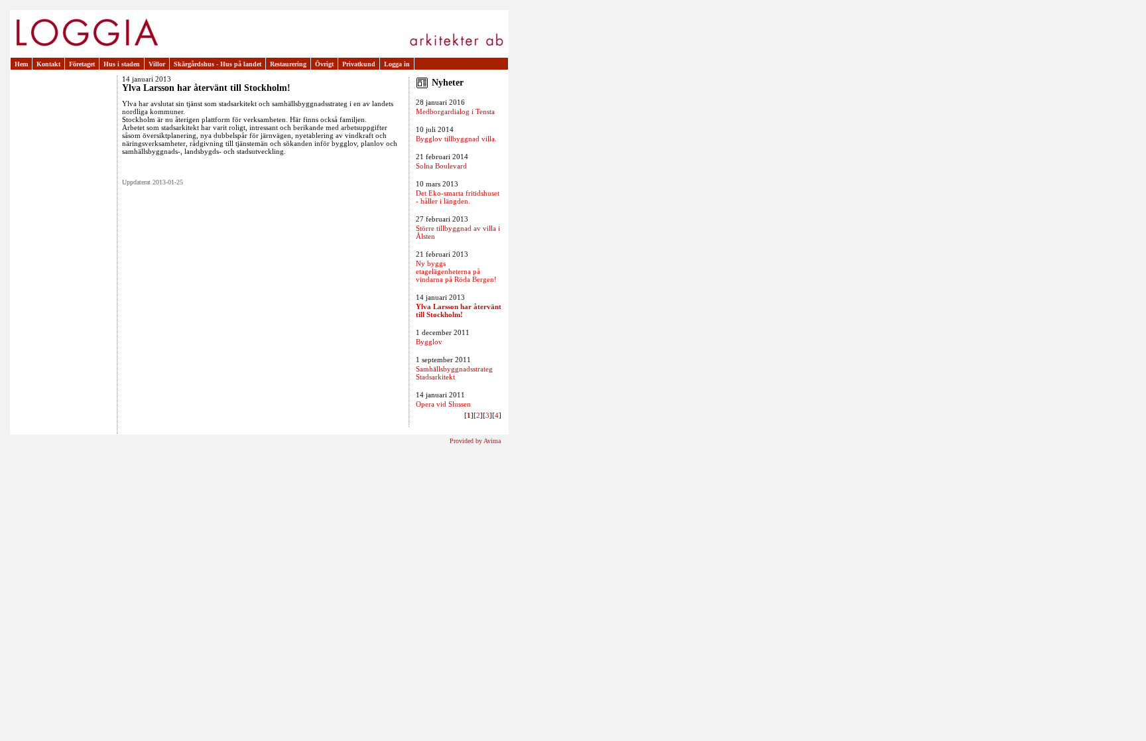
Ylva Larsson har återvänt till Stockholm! (458, 310)
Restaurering (288, 64)
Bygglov (429, 342)
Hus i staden (121, 64)
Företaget (82, 64)
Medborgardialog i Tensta (455, 111)
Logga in (397, 64)
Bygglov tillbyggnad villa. (456, 139)
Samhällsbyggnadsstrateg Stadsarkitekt (454, 373)
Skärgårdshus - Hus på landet (217, 64)
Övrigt (324, 64)
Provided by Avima (475, 440)
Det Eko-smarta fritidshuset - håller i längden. (457, 197)
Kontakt (48, 64)
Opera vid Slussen (443, 404)
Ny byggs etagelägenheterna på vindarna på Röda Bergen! (456, 271)
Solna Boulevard (441, 166)
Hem (21, 64)
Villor (157, 64)
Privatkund (358, 64)
